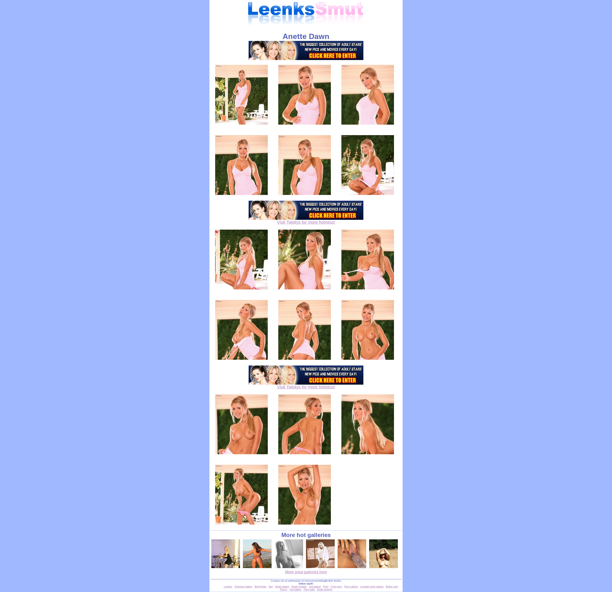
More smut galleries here (306, 572)
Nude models (299, 586)
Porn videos (351, 586)
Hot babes (315, 586)
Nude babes (282, 586)
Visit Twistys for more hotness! (306, 222)
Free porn (336, 586)
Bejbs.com (392, 586)
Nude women (324, 589)
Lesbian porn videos (372, 586)
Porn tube (309, 589)
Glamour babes (243, 586)
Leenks (228, 586)
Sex (270, 586)
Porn (325, 586)
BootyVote (260, 586)
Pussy (283, 589)
